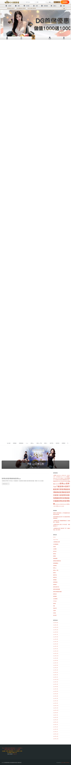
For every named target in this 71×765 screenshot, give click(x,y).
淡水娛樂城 (55, 598)
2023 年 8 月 (55, 660)
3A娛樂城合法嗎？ (63, 475)
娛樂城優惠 (55, 558)
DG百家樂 (19, 748)
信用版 (54, 546)
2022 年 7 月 (55, 681)
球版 (63, 504)
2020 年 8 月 (55, 686)
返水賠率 (59, 506)
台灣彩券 (65, 478)
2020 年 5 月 (55, 693)
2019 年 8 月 (55, 712)
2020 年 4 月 (55, 696)
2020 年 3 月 (55, 698)
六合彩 (59, 478)
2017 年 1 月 (55, 731)
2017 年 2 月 (55, 729)
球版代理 (65, 504)
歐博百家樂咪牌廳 (56, 589)
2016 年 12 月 (55, 734)
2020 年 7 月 (55, 688)
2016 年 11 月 (55, 736)
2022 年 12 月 (55, 679)
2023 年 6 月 (55, 665)
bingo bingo (55, 539)
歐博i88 (62, 486)
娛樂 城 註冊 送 (59, 481)
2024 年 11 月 (55, 627)
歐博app (63, 484)
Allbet (54, 537)
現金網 (61, 504)
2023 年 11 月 (55, 653)
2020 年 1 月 (55, 703)
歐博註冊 (61, 501)
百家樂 (68, 504)
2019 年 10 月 (55, 710)
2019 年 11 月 (55, 707)
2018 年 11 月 (55, 722)
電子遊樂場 (62, 506)
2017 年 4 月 (55, 724)
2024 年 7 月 (55, 634)
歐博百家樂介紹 (56, 586)
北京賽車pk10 (62, 478)
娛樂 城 (54, 553)
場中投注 (55, 551)
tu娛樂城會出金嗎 (56, 541)
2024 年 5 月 (55, 639)
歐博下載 (55, 575)
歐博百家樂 (12, 748)
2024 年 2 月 (55, 646)
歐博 (59, 483)
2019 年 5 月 (55, 719)
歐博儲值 (65, 489)
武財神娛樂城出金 (57, 504)
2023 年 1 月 (55, 677)
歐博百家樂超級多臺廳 (57, 591)
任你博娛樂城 (55, 544)
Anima (62, 762)
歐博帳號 (63, 492)
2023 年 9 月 (55, 658)
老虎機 (57, 506)
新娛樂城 (55, 565)
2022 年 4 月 (55, 684)
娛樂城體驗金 (55, 563)
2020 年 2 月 (55, 700)
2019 (35, 467)
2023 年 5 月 (55, 667)
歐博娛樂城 (55, 582)
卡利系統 (5, 748)
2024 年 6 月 (55, 636)
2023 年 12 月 (55, 651)
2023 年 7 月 (55, 662)
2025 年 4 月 (55, 625)
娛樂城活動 (65, 479)
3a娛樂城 (54, 475)
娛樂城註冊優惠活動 (57, 560)
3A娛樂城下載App (58, 475)
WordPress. (67, 762)
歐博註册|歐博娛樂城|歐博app (11, 478)
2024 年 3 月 (55, 643)
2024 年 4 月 (55, 641)
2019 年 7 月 (55, 715)
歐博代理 (58, 489)
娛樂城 (68, 478)
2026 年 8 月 (55, 622)
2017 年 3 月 (55, 726)
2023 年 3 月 (55, 672)
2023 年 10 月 (55, 655)
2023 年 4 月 (55, 670)
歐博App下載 (55, 570)
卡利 (3, 748)
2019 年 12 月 (55, 705)
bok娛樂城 (67, 476)
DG (15, 748)
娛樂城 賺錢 (66, 481)
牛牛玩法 (55, 601)
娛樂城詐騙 (62, 481)
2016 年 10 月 (55, 738)
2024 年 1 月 (55, 648)
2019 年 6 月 (55, 717)
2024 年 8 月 (55, 632)
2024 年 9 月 (55, 629)
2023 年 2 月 (55, 674)
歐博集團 (55, 596)
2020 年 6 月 (55, 691)
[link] (68, 443)
